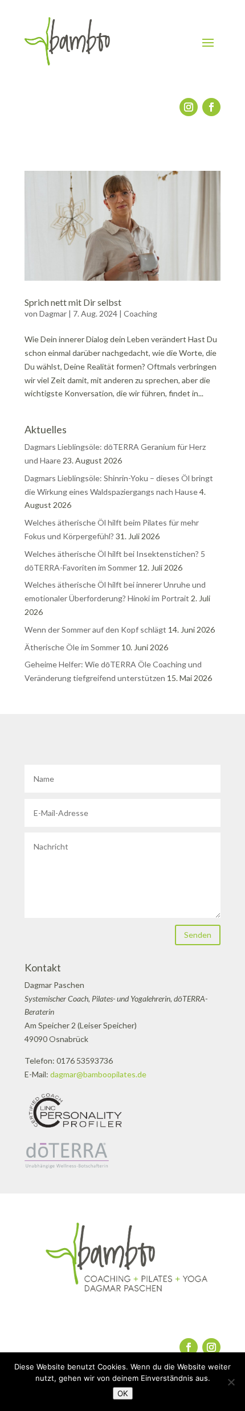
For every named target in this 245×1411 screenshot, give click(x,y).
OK (122, 1393)
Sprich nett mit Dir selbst (72, 302)
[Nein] (230, 1382)
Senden (197, 935)
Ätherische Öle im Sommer (72, 647)
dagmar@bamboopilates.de (98, 1074)
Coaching (140, 313)
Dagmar (53, 313)
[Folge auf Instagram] (188, 107)
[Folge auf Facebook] (211, 107)
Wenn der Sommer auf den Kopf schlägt (95, 629)
